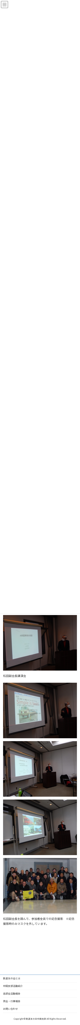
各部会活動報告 (11, 993)
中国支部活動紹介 (13, 986)
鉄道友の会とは (11, 978)
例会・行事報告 (11, 1001)
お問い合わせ (10, 1008)
